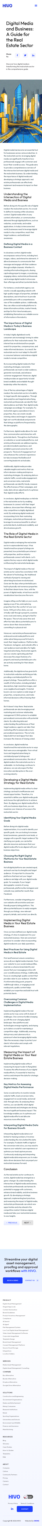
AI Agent (6, 1324)
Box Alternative (8, 1375)
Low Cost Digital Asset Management (15, 1330)
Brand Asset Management (12, 1342)
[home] (7, 5)
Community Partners (10, 1474)
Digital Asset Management (12, 1304)
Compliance (7, 1318)
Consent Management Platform (14, 1345)
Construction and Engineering (13, 1396)
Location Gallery (9, 1354)
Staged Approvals (9, 1307)
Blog (4, 1440)
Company (6, 1468)
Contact (6, 1484)
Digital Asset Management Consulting (16, 1368)
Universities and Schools (11, 1419)
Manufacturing (8, 1429)
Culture (5, 1471)
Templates (6, 1453)
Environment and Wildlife (11, 1423)
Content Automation (10, 1309)
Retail (5, 1413)
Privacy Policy (13, 1503)
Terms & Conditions (27, 1503)
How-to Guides (8, 1450)
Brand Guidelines (9, 1312)
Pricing (5, 1478)
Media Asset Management (12, 1365)
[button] (36, 6)
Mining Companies (9, 1406)
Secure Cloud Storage (10, 1348)
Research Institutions (10, 1409)
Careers (6, 1481)
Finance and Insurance (10, 1426)
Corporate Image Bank (11, 1336)
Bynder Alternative (9, 1378)
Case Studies (7, 1447)
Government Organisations (12, 1399)
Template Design (9, 1339)
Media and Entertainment (12, 1403)
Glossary (6, 1443)
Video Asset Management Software (15, 1333)
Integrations (7, 1351)
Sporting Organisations (11, 1416)
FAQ (4, 1457)
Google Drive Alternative (12, 1385)
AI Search (6, 1321)
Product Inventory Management (14, 1315)
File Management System (11, 1327)
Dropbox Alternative (10, 1382)
